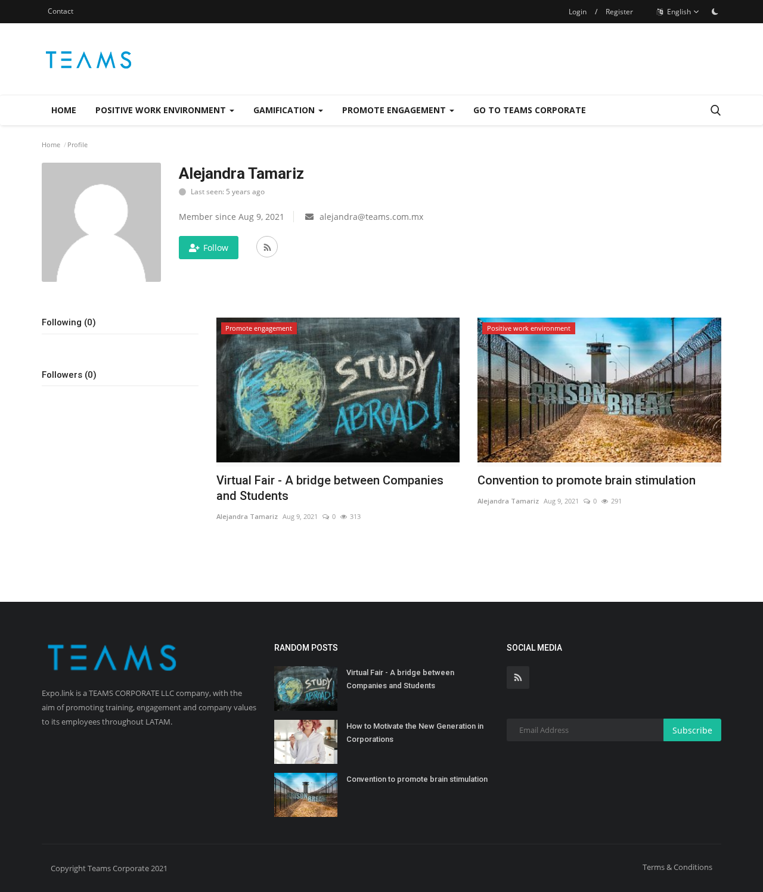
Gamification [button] (285, 110)
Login (578, 12)
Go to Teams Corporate (529, 110)
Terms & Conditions (677, 867)
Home (63, 110)
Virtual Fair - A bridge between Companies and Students (329, 488)
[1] (714, 11)
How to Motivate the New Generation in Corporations (414, 733)
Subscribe (692, 730)
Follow (215, 247)
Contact (60, 11)
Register (619, 12)
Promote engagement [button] (395, 110)
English (678, 12)
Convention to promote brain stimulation (586, 480)
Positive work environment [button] (161, 110)
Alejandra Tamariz (247, 516)
